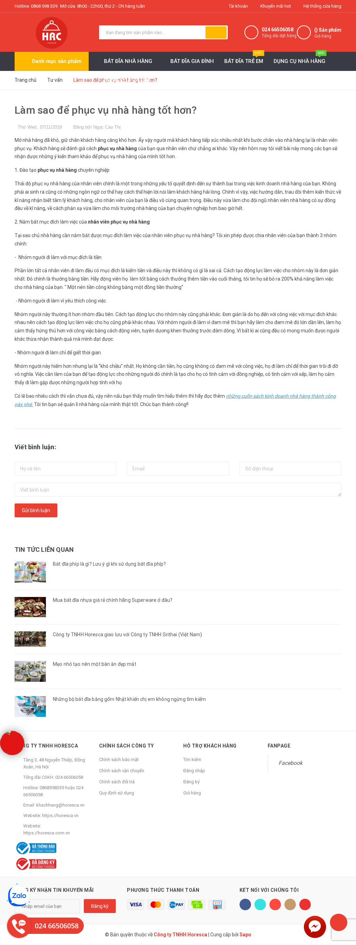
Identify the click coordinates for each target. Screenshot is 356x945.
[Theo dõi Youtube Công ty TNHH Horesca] (305, 904)
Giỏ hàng (192, 792)
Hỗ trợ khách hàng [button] (210, 746)
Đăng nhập (194, 770)
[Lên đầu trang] (338, 922)
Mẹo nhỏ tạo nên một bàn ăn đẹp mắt (94, 664)
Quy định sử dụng (116, 792)
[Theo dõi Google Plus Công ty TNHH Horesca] (275, 904)
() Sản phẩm (327, 33)
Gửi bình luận (36, 510)
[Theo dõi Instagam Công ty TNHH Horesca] (290, 904)
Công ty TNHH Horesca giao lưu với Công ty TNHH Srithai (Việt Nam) (127, 634)
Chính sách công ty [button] (126, 746)
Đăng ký (191, 781)
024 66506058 (277, 29)
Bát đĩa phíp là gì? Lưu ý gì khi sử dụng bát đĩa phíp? (109, 564)
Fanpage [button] (279, 746)
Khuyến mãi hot (275, 6)
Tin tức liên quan (44, 549)
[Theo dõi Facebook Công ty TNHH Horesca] (245, 904)
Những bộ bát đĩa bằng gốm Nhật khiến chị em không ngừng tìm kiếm (129, 699)
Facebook (290, 763)
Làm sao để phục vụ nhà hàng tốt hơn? (106, 110)
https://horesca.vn (60, 815)
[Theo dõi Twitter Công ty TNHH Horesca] (260, 904)
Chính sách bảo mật (119, 759)
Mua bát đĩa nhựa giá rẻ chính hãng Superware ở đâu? (112, 600)
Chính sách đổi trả (117, 781)
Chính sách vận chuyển (121, 770)
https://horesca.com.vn (46, 832)
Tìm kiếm (192, 759)
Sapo (245, 934)
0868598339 (52, 787)
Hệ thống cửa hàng (321, 6)
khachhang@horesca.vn (60, 805)
